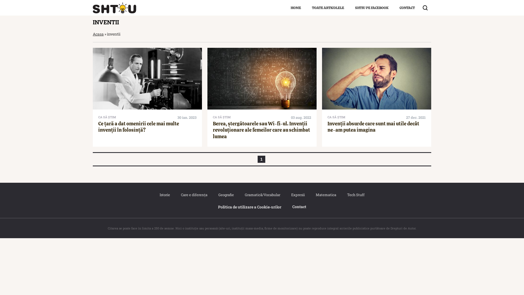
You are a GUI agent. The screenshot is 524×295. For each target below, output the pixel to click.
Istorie (165, 194)
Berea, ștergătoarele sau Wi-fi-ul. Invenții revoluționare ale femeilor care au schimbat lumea (261, 130)
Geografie (226, 194)
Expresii (298, 194)
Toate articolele (328, 7)
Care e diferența (194, 194)
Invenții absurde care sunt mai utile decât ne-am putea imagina (373, 126)
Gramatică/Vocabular (262, 194)
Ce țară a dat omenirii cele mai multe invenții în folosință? (138, 126)
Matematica (326, 194)
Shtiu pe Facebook (372, 7)
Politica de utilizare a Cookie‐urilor (249, 207)
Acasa (98, 34)
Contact (407, 7)
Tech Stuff (356, 194)
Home (296, 7)
